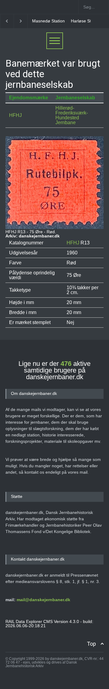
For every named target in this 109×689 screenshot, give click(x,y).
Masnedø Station (48, 20)
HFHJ (15, 115)
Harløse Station (86, 20)
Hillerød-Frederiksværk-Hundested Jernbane (71, 115)
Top (91, 644)
